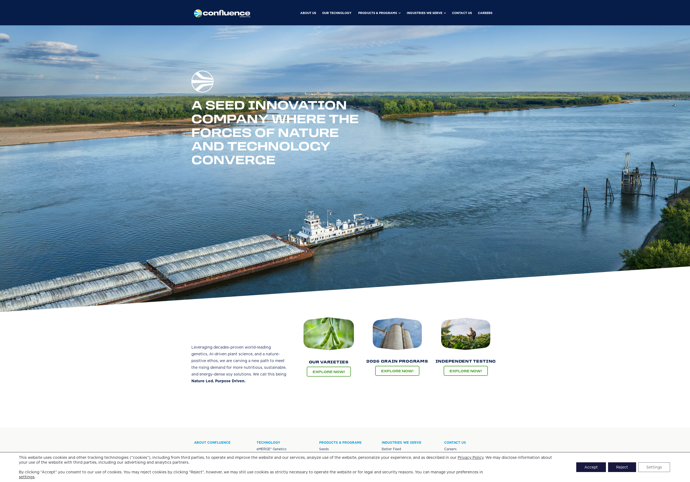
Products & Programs (340, 442)
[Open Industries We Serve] (445, 13)
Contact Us (455, 442)
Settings (654, 467)
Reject (622, 467)
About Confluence (212, 442)
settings (26, 476)
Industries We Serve (401, 442)
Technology (268, 442)
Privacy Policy (471, 457)
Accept (591, 467)
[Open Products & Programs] (399, 13)
